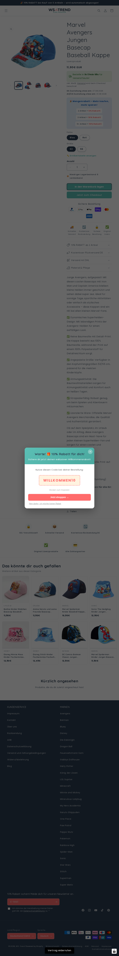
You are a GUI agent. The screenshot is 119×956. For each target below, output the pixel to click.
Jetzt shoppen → (59, 497)
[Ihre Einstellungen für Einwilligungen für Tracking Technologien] (114, 951)
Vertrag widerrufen (59, 950)
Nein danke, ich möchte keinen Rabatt (45, 504)
